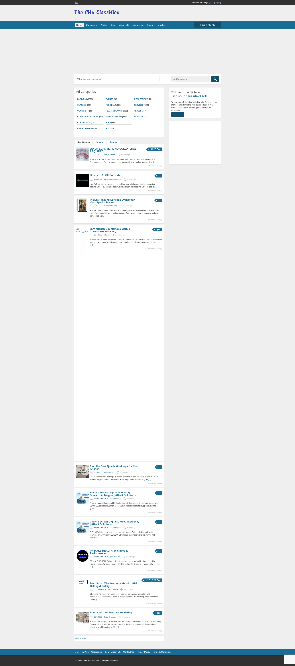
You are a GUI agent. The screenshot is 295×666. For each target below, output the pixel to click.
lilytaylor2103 (109, 472)
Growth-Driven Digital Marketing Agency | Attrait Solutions (114, 523)
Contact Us (138, 25)
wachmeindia (113, 589)
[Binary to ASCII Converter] (82, 186)
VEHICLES (138, 117)
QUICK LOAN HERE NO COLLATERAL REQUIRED (113, 150)
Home (79, 25)
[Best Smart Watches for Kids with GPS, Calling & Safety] (82, 585)
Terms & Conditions (162, 652)
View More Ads (81, 638)
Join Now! (177, 114)
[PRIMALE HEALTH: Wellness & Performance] (82, 562)
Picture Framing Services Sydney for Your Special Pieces (112, 201)
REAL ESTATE (140, 99)
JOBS (108, 123)
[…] (156, 162)
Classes (81, 105)
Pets (108, 128)
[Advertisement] (147, 50)
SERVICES (139, 105)
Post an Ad (207, 25)
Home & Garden (114, 117)
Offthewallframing (110, 206)
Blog (113, 25)
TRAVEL (137, 111)
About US (124, 25)
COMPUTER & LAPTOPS (88, 117)
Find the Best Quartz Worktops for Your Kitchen (114, 467)
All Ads (104, 25)
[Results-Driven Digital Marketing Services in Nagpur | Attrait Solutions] (82, 504)
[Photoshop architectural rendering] (82, 624)
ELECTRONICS (83, 123)
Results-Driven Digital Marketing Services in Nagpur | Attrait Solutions (113, 494)
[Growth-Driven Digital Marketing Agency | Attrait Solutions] (82, 533)
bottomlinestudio (110, 617)
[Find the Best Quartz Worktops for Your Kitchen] (82, 477)
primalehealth (115, 557)
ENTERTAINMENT (85, 128)
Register (210, 3)
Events (109, 99)
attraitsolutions (115, 498)
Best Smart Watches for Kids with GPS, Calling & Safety (114, 585)
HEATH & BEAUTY (114, 111)
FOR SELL (110, 105)
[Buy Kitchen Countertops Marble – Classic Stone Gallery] (82, 231)
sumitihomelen (109, 155)
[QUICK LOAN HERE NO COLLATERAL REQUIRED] (82, 160)
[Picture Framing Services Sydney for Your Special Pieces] (82, 211)
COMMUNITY (83, 111)
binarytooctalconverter (112, 179)
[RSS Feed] (76, 2)
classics (107, 235)
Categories (91, 25)
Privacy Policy (143, 652)
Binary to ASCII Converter (106, 175)
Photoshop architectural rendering (111, 612)
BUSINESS (82, 99)
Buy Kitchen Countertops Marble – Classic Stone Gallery (111, 230)
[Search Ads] (215, 79)
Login (217, 3)
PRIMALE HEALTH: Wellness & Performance (109, 552)
